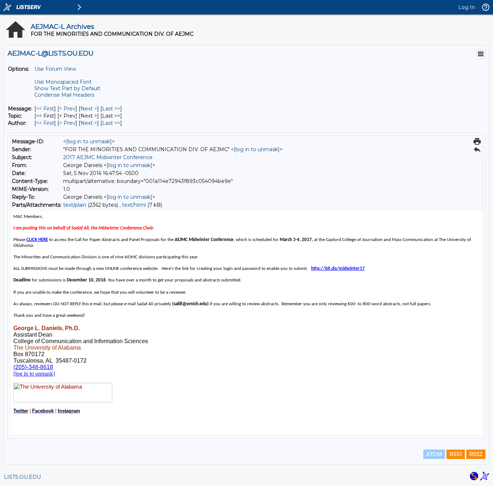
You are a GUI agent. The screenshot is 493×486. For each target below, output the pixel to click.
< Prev (67, 108)
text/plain (74, 205)
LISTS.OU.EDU (22, 477)
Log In (466, 7)
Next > (88, 108)
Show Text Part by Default (67, 88)
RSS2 (476, 454)
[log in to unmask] (89, 141)
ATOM (434, 454)
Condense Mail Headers (64, 95)
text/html (134, 205)
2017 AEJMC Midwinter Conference (108, 157)
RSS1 (455, 454)
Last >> (111, 108)
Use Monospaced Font (63, 82)
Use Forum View (55, 69)
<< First (45, 108)
